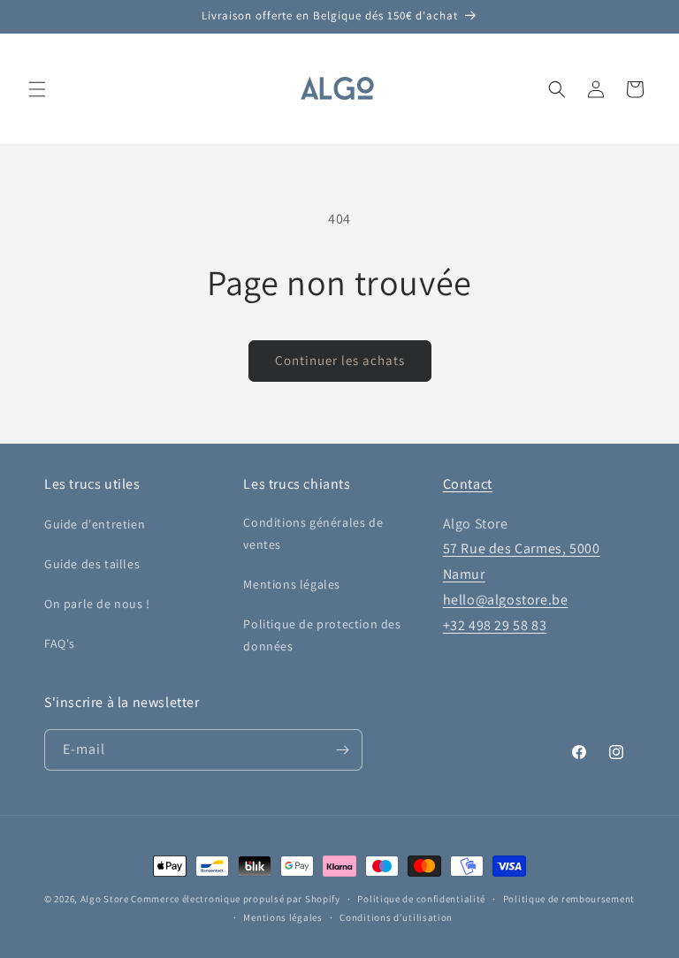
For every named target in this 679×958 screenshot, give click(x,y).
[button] (37, 89)
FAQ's (59, 643)
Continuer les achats (340, 360)
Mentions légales (291, 584)
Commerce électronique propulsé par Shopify (235, 899)
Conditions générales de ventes (313, 533)
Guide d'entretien (94, 524)
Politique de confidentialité (421, 899)
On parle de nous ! (97, 604)
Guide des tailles (92, 564)
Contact (467, 484)
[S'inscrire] (342, 750)
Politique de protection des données (322, 635)
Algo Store (104, 899)
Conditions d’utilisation (396, 917)
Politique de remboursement (569, 899)
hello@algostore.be (505, 599)
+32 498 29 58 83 (495, 625)
